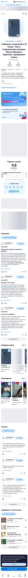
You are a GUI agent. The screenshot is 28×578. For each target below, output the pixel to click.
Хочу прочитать (12, 569)
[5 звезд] (21, 187)
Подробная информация (8, 87)
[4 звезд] (17, 187)
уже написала (14, 291)
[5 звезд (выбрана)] (13, 41)
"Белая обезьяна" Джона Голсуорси (12, 285)
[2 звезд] (10, 187)
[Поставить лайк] (2, 271)
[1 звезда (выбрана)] (7, 41)
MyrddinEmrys (9, 243)
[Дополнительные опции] (25, 569)
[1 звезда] (6, 187)
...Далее (15, 561)
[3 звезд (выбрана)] (10, 41)
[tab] (3, 70)
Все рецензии (13, 339)
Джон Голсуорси (14, 59)
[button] (14, 27)
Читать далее (4, 266)
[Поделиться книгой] (26, 13)
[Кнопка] (9, 350)
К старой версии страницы (13, 5)
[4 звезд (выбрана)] (11, 41)
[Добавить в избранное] (23, 13)
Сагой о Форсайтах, (19, 253)
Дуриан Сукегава (5, 401)
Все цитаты (13, 504)
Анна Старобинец (16, 402)
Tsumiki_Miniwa (9, 308)
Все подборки (13, 547)
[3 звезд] (14, 187)
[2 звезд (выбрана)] (9, 41)
